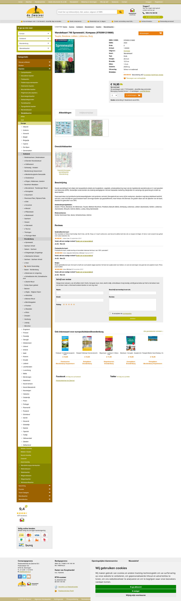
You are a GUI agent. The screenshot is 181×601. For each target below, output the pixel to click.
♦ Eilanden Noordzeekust (32, 161)
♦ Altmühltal (28, 295)
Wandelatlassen (26, 110)
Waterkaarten (25, 472)
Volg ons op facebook (74, 376)
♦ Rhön (26, 312)
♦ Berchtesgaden (30, 302)
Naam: (58, 289)
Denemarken (27, 150)
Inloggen (149, 2)
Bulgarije (26, 140)
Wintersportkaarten (27, 482)
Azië (22, 120)
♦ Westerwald (28, 215)
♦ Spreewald (28, 242)
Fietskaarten (25, 79)
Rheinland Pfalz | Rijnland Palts (34, 198)
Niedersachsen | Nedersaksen (34, 157)
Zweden (26, 441)
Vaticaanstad (27, 438)
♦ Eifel (26, 201)
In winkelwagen (131, 95)
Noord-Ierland (28, 384)
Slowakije (26, 424)
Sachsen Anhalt (29, 246)
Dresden (27, 316)
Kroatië (25, 360)
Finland (25, 333)
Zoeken (120, 12)
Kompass (127, 51)
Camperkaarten (26, 72)
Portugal (26, 404)
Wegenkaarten (26, 479)
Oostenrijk (26, 397)
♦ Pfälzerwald (28, 212)
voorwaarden (127, 313)
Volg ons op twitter (124, 376)
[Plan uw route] (29, 576)
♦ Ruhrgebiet (28, 191)
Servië (25, 418)
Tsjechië (26, 431)
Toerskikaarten (26, 103)
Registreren (159, 2)
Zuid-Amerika (25, 462)
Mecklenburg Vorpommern (33, 171)
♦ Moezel (27, 208)
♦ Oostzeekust (29, 178)
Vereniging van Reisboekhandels (68, 587)
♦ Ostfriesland (28, 164)
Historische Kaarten (27, 86)
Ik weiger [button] (136, 591)
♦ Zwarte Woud (29, 282)
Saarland (27, 218)
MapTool (29, 2)
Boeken (21, 65)
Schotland (26, 414)
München (27, 326)
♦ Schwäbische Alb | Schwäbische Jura (35, 277)
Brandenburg (29, 239)
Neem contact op (154, 17)
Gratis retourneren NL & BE (57, 2)
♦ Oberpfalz (28, 309)
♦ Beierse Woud (29, 299)
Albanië (25, 127)
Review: (112, 297)
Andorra (26, 130)
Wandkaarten (23, 496)
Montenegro (27, 377)
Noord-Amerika (26, 455)
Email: (58, 297)
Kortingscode (58, 599)
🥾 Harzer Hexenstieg (31, 266)
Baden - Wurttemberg (31, 269)
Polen (25, 401)
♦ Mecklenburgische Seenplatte (34, 174)
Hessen (27, 222)
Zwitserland (27, 445)
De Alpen (26, 147)
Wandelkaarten (26, 113)
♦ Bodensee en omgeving (32, 273)
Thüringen (27, 232)
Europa (23, 123)
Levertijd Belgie (145, 91)
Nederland (26, 380)
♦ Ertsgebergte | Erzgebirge (33, 252)
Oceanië (23, 458)
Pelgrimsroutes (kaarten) (29, 93)
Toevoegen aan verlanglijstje (136, 78)
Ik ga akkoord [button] (135, 587)
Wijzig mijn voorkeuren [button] (136, 595)
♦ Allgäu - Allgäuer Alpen (32, 292)
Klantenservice (40, 2)
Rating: (58, 304)
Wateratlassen (26, 469)
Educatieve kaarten (27, 76)
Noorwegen (27, 390)
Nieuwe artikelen (24, 62)
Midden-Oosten (26, 452)
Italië (24, 353)
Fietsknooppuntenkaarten (29, 82)
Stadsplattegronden (27, 99)
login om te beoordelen (84, 241)
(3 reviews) (147, 75)
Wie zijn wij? (104, 2)
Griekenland (27, 343)
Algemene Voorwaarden (43, 599)
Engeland (26, 329)
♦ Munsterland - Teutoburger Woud (36, 188)
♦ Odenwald (28, 225)
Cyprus (25, 144)
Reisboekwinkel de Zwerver (65, 380)
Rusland (26, 411)
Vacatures (115, 2)
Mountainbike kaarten (28, 89)
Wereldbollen (23, 499)
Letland (25, 363)
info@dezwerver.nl (25, 572)
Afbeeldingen (65, 112)
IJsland (25, 346)
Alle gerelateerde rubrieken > (153, 331)
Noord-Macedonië (29, 387)
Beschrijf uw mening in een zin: (120, 289)
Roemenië (26, 407)
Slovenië (26, 421)
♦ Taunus (27, 229)
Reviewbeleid (86, 599)
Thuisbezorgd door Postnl (66, 591)
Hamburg (27, 319)
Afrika (23, 116)
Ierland (25, 350)
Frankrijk (26, 336)
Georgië (26, 339)
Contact (124, 2)
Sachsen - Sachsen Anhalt (33, 259)
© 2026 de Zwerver (24, 599)
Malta (25, 373)
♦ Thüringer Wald (30, 235)
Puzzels (21, 489)
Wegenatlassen (26, 475)
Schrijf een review (157, 75)
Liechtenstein (27, 367)
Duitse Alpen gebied (31, 285)
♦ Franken (27, 305)
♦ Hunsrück (28, 205)
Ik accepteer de (122, 313)
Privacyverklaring (72, 599)
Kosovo (25, 356)
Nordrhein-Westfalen (31, 184)
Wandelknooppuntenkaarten (30, 465)
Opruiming (22, 486)
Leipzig (26, 322)
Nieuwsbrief (74, 2)
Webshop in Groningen (89, 2)
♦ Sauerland (28, 195)
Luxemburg (27, 370)
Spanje (25, 428)
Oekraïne (26, 394)
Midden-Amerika (26, 448)
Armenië (26, 133)
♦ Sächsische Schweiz (31, 256)
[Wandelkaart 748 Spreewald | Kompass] (65, 56)
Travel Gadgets (24, 492)
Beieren (27, 288)
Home (20, 2)
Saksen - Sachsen (30, 249)
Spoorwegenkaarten (28, 96)
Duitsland (26, 154)
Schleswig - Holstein (31, 167)
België (25, 137)
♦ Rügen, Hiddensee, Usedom (34, 181)
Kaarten (21, 69)
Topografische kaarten (28, 106)
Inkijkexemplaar (86, 112)
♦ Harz (26, 263)
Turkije (25, 435)
